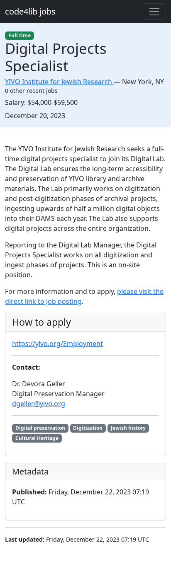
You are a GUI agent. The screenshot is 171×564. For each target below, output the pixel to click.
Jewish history (128, 427)
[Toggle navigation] (154, 11)
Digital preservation (40, 427)
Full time (19, 35)
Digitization (88, 427)
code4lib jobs (30, 11)
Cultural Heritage (37, 438)
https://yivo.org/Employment (57, 343)
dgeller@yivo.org (38, 403)
